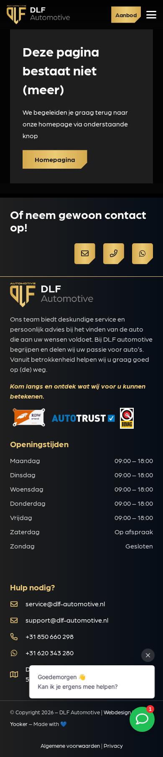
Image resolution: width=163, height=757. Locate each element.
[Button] (84, 253)
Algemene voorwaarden (70, 745)
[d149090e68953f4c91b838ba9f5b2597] (38, 14)
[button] (151, 15)
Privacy (113, 745)
